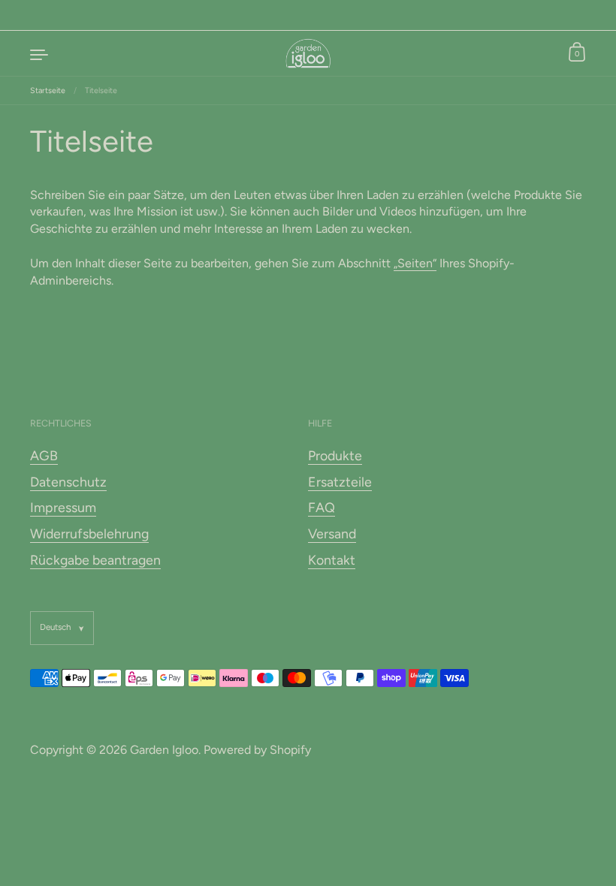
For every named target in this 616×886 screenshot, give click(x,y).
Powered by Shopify (257, 750)
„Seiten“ (415, 263)
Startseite (47, 90)
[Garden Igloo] (308, 53)
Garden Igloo (164, 750)
